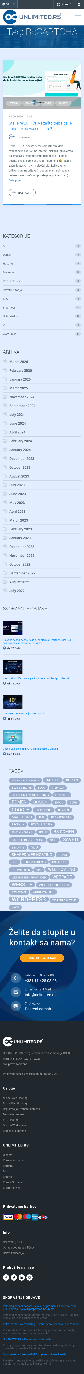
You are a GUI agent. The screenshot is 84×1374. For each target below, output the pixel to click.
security (63, 103)
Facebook (6, 1277)
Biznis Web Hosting (15, 1103)
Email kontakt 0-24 (38, 989)
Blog (6, 1171)
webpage (62, 876)
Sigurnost (41, 307)
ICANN (63, 809)
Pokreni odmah (38, 1009)
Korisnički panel (13, 1182)
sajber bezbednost (28, 840)
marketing (22, 817)
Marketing (41, 272)
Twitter (14, 1277)
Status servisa (12, 1188)
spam (63, 855)
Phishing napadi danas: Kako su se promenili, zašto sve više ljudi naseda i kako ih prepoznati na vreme (37, 641)
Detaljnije (15, 180)
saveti (48, 103)
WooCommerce (43, 892)
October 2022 (19, 564)
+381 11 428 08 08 (41, 980)
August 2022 (19, 582)
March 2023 (18, 520)
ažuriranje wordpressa (25, 780)
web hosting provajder (29, 877)
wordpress (29, 899)
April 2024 (17, 432)
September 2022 (22, 573)
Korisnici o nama (13, 1160)
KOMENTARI (22, 137)
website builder (54, 885)
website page (19, 892)
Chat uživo (32, 1003)
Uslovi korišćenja (13, 1253)
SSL (14, 862)
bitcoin (72, 780)
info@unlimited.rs (40, 994)
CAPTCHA (14, 103)
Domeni (41, 254)
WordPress (41, 334)
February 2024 (20, 441)
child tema (58, 787)
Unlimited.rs (41, 316)
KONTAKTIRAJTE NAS (42, 958)
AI (41, 246)
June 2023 (17, 493)
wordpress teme (64, 900)
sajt (53, 840)
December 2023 (21, 458)
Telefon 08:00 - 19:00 (39, 975)
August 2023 (19, 476)
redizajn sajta (41, 824)
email (59, 802)
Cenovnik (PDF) (12, 1242)
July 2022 (17, 590)
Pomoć (66, 4)
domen (19, 801)
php (41, 817)
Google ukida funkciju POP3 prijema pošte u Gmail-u (30, 748)
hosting (44, 809)
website (22, 884)
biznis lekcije (21, 787)
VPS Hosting (11, 1120)
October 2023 (19, 467)
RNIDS (43, 832)
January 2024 (20, 449)
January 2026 (20, 379)
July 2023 (17, 485)
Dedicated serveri (13, 1114)
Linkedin (22, 1277)
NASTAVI (23, 192)
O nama (8, 1155)
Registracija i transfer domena (21, 1109)
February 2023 (20, 529)
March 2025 (18, 388)
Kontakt (8, 1177)
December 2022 (21, 546)
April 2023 (17, 511)
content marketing (30, 795)
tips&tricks (35, 861)
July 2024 (17, 414)
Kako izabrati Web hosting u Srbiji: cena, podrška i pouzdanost (36, 678)
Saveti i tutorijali (41, 290)
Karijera (8, 1166)
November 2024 (21, 397)
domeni (41, 801)
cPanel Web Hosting (15, 1098)
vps (39, 870)
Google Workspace (14, 1125)
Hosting (41, 263)
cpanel (61, 795)
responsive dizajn (22, 832)
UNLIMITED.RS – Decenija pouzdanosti (23, 713)
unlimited (59, 862)
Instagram (29, 1277)
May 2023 (17, 502)
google (20, 809)
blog (41, 787)
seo (34, 847)
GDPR (73, 802)
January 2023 (20, 537)
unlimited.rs (21, 870)
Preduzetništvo (41, 281)
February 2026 (20, 370)
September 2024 (22, 405)
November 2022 (21, 555)
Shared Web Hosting (32, 854)
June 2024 (17, 423)
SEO (41, 299)
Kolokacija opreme (14, 1131)
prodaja (18, 824)
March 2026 (18, 361)
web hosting (61, 869)
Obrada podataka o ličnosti (19, 1247)
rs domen (64, 831)
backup (53, 780)
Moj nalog (79, 4)
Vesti (41, 325)
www (15, 907)
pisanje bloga (60, 817)
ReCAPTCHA (31, 103)
